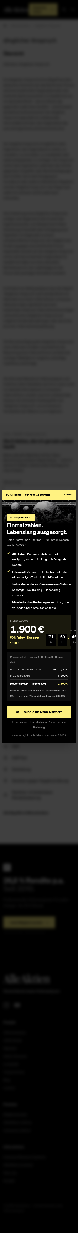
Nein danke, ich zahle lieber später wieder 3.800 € (39, 735)
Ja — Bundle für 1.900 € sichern (39, 712)
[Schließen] (69, 503)
